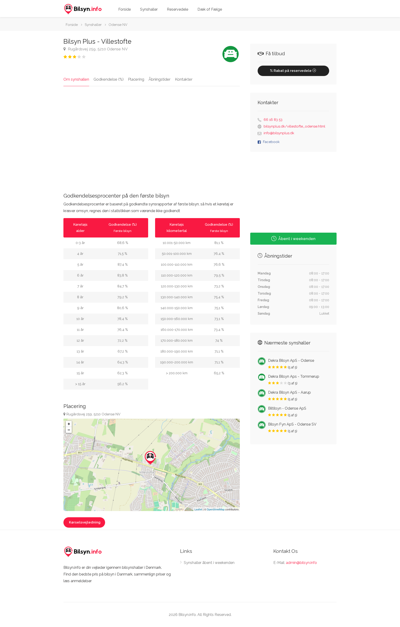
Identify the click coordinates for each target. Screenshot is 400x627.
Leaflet (198, 509)
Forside (124, 9)
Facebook (271, 142)
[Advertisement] (151, 141)
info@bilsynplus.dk (279, 133)
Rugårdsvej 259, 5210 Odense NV (97, 49)
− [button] (69, 429)
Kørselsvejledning (84, 522)
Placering (136, 79)
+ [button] (69, 423)
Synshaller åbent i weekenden (209, 562)
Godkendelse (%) (109, 79)
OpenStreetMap (216, 509)
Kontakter (184, 79)
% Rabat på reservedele (291, 71)
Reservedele (177, 9)
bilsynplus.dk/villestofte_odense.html (294, 126)
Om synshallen (76, 79)
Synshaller (149, 9)
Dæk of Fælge (209, 9)
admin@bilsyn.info (301, 562)
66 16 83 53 (273, 120)
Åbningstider (160, 79)
